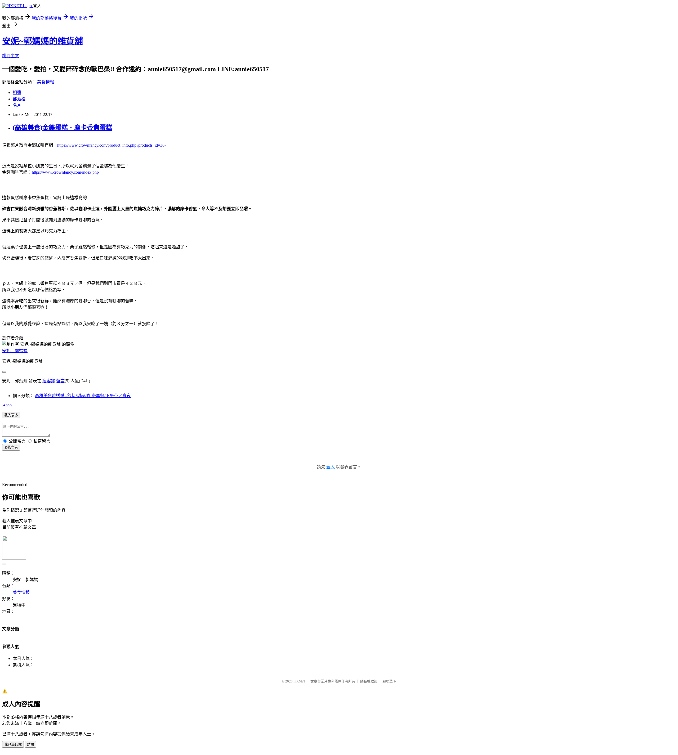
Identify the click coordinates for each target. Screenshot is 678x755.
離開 (30, 745)
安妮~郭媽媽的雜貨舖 (42, 41)
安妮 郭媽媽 (15, 350)
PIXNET (299, 681)
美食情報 (45, 82)
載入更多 (11, 415)
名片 (17, 105)
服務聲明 (389, 681)
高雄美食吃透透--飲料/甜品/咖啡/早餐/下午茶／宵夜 (83, 395)
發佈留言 (11, 448)
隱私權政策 (368, 681)
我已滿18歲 (13, 745)
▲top (7, 405)
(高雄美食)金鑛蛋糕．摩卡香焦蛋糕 (62, 127)
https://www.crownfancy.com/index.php (65, 172)
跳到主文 (10, 55)
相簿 (17, 92)
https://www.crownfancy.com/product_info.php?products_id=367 (112, 145)
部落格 (19, 99)
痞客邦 (48, 381)
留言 (60, 381)
